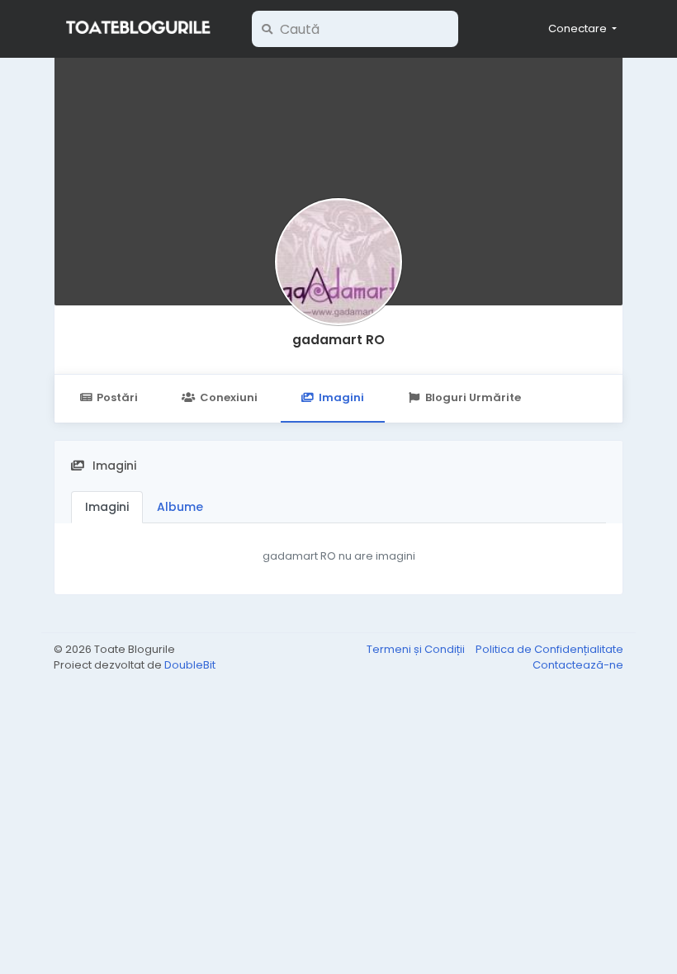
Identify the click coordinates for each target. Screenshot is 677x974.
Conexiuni (229, 397)
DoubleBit (189, 665)
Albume (180, 507)
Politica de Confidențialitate (549, 649)
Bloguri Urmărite (473, 397)
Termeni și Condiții (417, 649)
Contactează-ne (578, 665)
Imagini (341, 397)
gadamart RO (338, 339)
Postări (117, 397)
